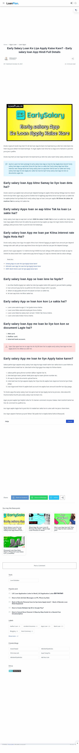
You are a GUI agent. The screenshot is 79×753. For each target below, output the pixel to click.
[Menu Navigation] (4, 3)
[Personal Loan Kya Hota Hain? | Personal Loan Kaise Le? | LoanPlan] (14, 541)
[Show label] (13, 636)
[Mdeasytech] (13, 58)
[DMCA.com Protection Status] (39, 671)
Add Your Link (45, 657)
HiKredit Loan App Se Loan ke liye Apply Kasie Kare (23, 266)
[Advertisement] (39, 23)
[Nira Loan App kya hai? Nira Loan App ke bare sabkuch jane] (64, 519)
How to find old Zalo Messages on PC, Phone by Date (30, 598)
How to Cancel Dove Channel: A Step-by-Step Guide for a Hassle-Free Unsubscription (36, 613)
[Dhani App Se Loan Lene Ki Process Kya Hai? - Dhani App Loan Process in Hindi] (39, 519)
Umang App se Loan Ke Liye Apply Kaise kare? (21, 264)
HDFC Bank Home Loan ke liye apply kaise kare (22, 269)
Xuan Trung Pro (45, 653)
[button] (71, 3)
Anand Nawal (14, 649)
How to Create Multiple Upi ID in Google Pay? (28, 608)
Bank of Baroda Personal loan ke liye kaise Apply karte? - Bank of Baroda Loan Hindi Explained (39, 602)
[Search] (75, 3)
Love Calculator (14, 580)
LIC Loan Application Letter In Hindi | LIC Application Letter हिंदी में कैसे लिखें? (37, 593)
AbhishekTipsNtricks (47, 649)
